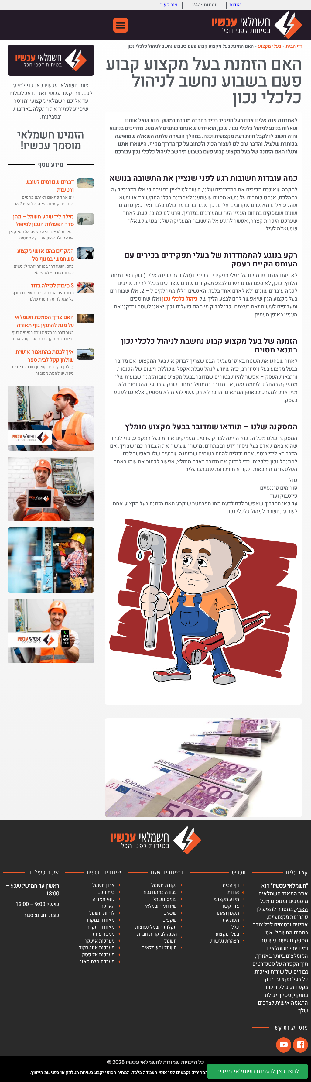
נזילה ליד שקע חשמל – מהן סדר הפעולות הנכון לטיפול (43, 221)
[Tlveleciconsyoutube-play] (283, 1045)
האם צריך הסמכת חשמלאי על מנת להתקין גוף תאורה (44, 321)
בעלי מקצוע (269, 46)
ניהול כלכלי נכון (179, 299)
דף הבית (294, 46)
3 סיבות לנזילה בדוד (52, 286)
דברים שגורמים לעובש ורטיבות (49, 186)
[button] (120, 25)
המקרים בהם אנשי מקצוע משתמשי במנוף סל (45, 255)
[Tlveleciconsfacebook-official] (300, 1045)
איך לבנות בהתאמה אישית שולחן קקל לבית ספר (45, 356)
